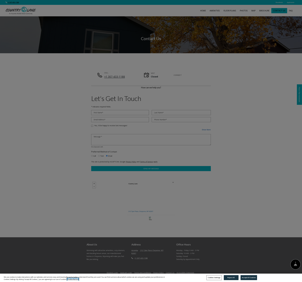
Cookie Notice (72, 279)
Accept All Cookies (249, 277)
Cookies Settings (214, 277)
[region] (151, 278)
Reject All (231, 277)
